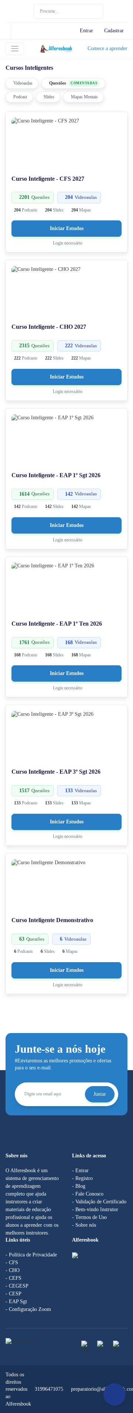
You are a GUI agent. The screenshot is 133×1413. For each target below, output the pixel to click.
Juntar (99, 1094)
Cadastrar (114, 30)
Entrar (86, 30)
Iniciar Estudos (66, 228)
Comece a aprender (107, 48)
